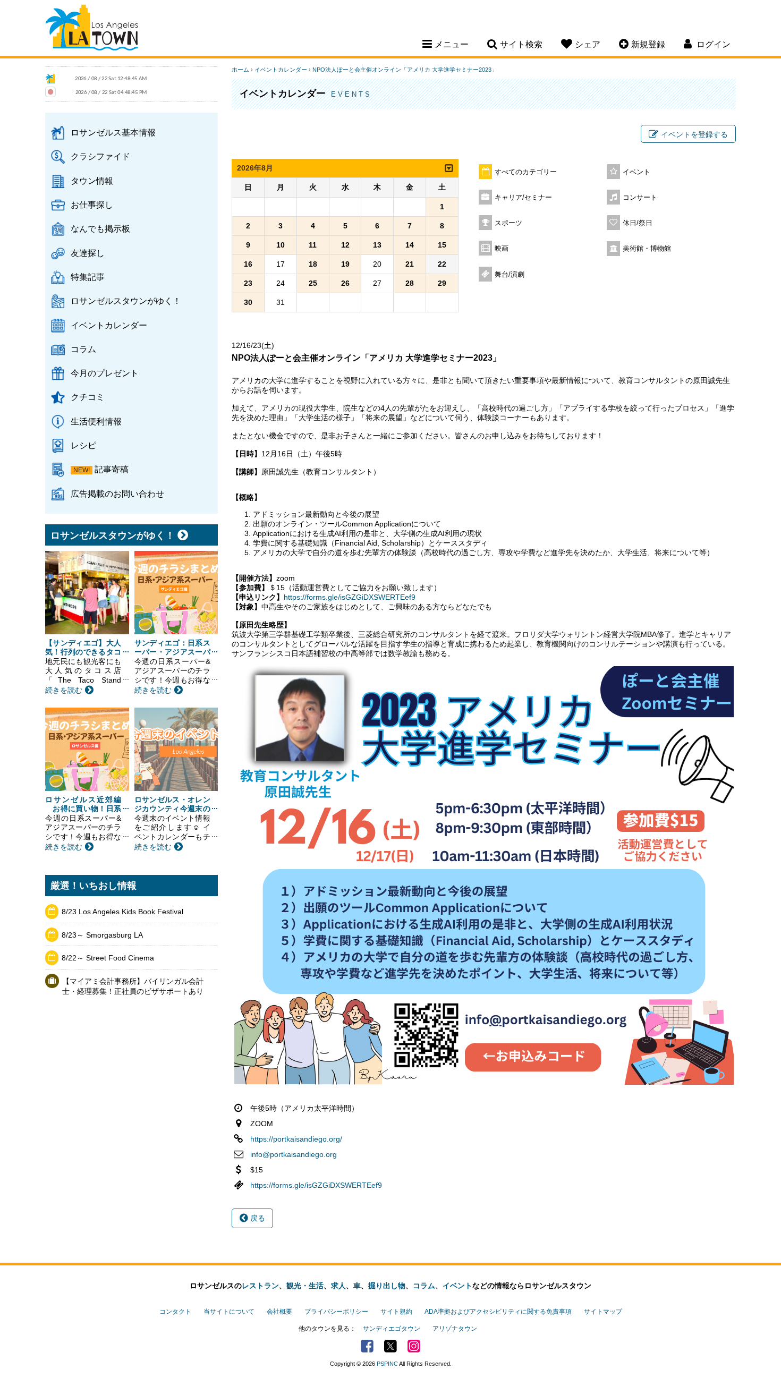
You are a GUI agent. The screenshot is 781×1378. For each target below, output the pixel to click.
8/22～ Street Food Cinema (108, 958)
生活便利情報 (96, 421)
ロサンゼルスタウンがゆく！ (126, 300)
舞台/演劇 (509, 274)
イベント (636, 172)
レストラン (260, 1285)
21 (409, 264)
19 (345, 264)
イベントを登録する (694, 134)
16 (248, 264)
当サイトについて (228, 1311)
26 (345, 283)
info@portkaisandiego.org (293, 1154)
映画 (501, 248)
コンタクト (175, 1311)
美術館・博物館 (647, 248)
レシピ (83, 445)
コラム (83, 349)
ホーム (240, 69)
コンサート (640, 197)
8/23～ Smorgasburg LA (102, 935)
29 (442, 283)
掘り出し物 (386, 1285)
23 (248, 283)
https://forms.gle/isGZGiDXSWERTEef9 (349, 597)
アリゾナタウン (454, 1328)
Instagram (414, 1346)
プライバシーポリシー (336, 1311)
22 (442, 264)
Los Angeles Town (91, 29)
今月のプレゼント (105, 373)
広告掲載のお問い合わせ (117, 493)
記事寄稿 (112, 469)
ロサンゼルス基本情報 (113, 132)
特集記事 (88, 277)
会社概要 (279, 1311)
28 (409, 283)
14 (409, 245)
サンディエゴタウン (391, 1328)
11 (313, 245)
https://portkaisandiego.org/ (296, 1139)
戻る (256, 1218)
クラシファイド (100, 156)
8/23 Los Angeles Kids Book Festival (122, 911)
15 (442, 245)
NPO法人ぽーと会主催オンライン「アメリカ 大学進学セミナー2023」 (404, 69)
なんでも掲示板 (100, 228)
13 (377, 245)
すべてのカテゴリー (526, 172)
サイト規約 (396, 1311)
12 (345, 245)
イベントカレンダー (109, 325)
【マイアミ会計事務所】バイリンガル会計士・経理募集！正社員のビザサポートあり (132, 986)
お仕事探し (92, 204)
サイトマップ (603, 1311)
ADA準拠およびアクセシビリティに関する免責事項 (498, 1311)
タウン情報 (92, 180)
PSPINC (387, 1363)
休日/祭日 (637, 223)
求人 (338, 1285)
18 (313, 264)
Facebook (367, 1346)
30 (248, 302)
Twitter (390, 1346)
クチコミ (88, 397)
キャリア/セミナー (523, 197)
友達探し (88, 253)
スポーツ (508, 223)
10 (280, 245)
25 (313, 283)
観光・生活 (305, 1285)
